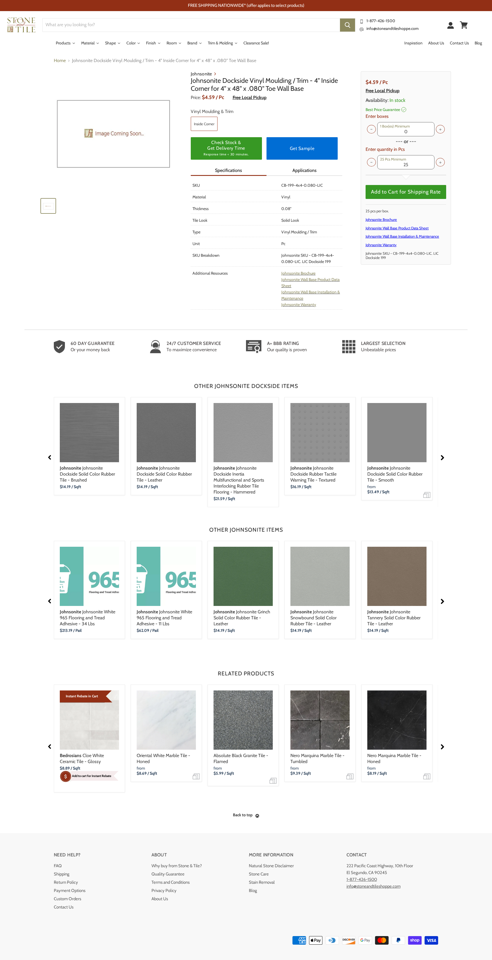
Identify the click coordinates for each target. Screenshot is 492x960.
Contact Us (63, 907)
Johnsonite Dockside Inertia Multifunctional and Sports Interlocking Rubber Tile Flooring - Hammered (239, 480)
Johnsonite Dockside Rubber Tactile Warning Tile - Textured (313, 474)
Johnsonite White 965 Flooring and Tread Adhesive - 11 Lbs (164, 617)
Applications (304, 170)
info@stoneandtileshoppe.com (392, 28)
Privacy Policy (164, 890)
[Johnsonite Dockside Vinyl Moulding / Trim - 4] (112, 132)
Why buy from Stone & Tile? (176, 865)
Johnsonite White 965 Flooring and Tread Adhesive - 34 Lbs (87, 617)
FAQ (58, 865)
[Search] (347, 25)
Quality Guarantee (167, 874)
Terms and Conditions (170, 882)
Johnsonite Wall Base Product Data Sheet (397, 228)
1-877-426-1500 (380, 20)
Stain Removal (262, 882)
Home (60, 60)
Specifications (228, 170)
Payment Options (69, 890)
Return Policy (66, 882)
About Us (159, 898)
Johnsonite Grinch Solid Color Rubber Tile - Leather (242, 617)
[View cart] (464, 25)
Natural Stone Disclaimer (271, 865)
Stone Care (259, 874)
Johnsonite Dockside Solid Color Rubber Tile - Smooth (395, 474)
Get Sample (302, 148)
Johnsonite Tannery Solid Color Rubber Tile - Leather (394, 617)
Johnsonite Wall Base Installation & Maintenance (402, 236)
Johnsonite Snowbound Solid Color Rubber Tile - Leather (313, 617)
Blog (253, 890)
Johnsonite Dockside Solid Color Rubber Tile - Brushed (87, 474)
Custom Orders (67, 898)
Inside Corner (204, 124)
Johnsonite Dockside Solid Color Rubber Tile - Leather (164, 474)
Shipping (61, 874)
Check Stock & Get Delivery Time (226, 148)
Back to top (243, 815)
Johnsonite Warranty (298, 304)
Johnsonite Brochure (298, 273)
